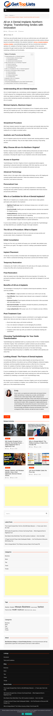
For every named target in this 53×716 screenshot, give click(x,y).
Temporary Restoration (13, 75)
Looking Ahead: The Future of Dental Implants (16, 83)
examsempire (34, 607)
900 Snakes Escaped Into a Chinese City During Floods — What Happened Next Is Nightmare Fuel (25, 531)
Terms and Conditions (9, 660)
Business (22, 31)
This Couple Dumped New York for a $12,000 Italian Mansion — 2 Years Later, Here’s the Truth (26, 526)
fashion (41, 607)
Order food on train (28, 609)
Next (45, 416)
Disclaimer (6, 657)
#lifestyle (18, 607)
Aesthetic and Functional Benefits (15, 61)
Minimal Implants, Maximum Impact (14, 58)
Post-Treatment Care (10, 80)
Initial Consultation (12, 72)
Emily (6, 31)
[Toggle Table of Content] (31, 54)
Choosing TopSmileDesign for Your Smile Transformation (19, 81)
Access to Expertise (12, 64)
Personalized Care (12, 67)
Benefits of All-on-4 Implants (12, 78)
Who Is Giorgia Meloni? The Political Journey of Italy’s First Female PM (38, 443)
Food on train (8, 609)
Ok (22, 713)
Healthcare (20, 610)
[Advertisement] (26, 496)
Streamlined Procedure (12, 59)
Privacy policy (28, 713)
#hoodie (12, 607)
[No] (51, 712)
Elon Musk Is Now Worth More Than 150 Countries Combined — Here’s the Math (25, 536)
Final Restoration (11, 76)
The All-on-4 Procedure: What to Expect (15, 70)
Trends (6, 568)
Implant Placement (12, 73)
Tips (6, 562)
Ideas (6, 559)
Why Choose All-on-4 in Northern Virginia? (16, 62)
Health (14, 610)
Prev (8, 416)
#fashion (7, 607)
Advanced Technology (12, 65)
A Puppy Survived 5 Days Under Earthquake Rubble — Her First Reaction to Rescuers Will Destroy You (26, 540)
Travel (6, 565)
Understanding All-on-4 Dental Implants (15, 56)
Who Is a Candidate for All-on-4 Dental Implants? (17, 68)
